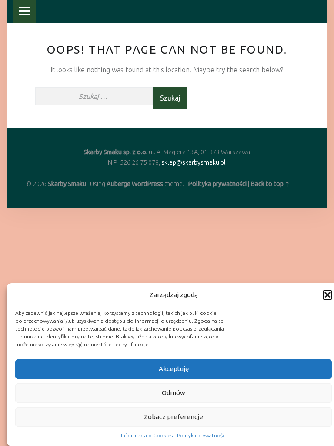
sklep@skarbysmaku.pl (193, 162)
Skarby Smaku (67, 183)
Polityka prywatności (202, 435)
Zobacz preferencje (173, 416)
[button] (327, 295)
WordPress (147, 183)
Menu (24, 11)
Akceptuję (174, 368)
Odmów (173, 392)
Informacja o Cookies (147, 435)
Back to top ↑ (270, 183)
